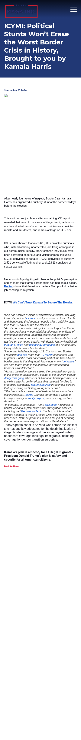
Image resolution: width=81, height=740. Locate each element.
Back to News (11, 466)
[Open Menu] (73, 10)
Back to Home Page (21, 10)
